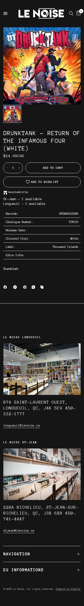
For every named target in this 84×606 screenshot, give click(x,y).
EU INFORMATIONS (23, 569)
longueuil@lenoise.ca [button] (21, 425)
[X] (16, 287)
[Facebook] (6, 287)
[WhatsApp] (34, 287)
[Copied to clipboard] (42, 287)
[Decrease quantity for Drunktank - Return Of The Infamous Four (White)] (7, 168)
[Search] (71, 13)
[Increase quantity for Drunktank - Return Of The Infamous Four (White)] (19, 168)
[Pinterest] (25, 287)
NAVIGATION (16, 554)
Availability (18, 192)
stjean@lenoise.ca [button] (18, 530)
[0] (78, 13)
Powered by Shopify (68, 589)
